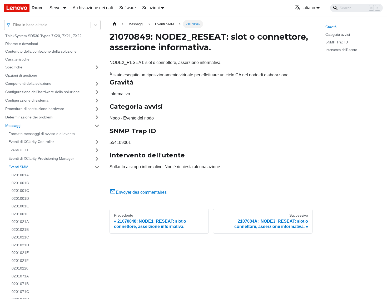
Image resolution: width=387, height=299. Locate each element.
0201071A (20, 276)
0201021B (20, 229)
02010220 (20, 268)
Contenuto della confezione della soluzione (41, 51)
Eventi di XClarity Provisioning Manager (41, 158)
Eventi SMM (18, 167)
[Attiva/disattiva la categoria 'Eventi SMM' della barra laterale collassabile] (97, 167)
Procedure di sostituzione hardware (34, 109)
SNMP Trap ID (336, 42)
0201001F (20, 214)
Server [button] (55, 8)
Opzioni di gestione (21, 75)
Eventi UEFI (18, 150)
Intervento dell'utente (341, 50)
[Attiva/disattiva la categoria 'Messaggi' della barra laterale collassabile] (97, 126)
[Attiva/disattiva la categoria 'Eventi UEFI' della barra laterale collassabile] (97, 150)
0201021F (20, 260)
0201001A (20, 175)
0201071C (20, 292)
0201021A (20, 222)
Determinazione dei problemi (29, 117)
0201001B (20, 183)
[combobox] (13, 25)
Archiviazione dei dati (93, 8)
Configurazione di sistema (26, 100)
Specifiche (13, 67)
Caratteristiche (17, 59)
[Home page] (115, 24)
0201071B (20, 284)
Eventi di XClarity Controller (31, 141)
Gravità (330, 27)
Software (127, 8)
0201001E (20, 206)
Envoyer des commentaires (141, 192)
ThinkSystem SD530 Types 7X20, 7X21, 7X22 (43, 36)
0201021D (20, 245)
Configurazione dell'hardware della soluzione (42, 92)
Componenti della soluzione (28, 83)
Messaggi (13, 125)
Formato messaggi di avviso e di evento (41, 134)
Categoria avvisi (337, 35)
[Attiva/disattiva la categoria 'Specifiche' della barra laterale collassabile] (97, 67)
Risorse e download (21, 44)
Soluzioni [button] (151, 8)
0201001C (20, 190)
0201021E (20, 253)
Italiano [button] (308, 8)
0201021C (20, 237)
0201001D (20, 198)
